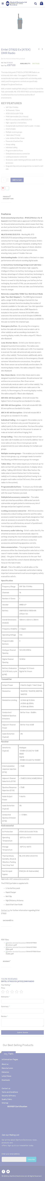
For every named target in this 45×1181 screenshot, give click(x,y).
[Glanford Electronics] (16, 3)
